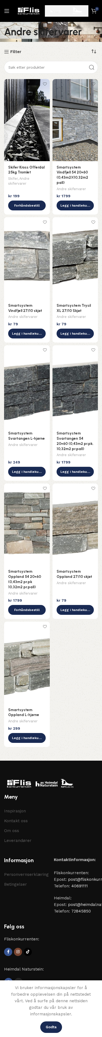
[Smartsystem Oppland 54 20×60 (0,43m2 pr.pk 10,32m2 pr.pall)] (27, 524)
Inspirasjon (15, 811)
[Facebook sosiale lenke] (8, 952)
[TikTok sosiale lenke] (28, 952)
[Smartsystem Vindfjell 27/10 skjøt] (27, 258)
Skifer (13, 178)
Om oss (11, 830)
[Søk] (91, 67)
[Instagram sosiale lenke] (18, 952)
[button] (27, 205)
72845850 (81, 911)
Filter (15, 51)
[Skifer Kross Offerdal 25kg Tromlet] (27, 120)
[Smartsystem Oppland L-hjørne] (27, 663)
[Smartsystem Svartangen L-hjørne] (27, 386)
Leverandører (18, 840)
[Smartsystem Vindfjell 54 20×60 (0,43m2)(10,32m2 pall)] (75, 120)
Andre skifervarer (71, 189)
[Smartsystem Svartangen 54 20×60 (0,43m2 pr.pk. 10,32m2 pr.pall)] (75, 386)
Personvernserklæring (26, 874)
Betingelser (15, 884)
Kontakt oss (16, 820)
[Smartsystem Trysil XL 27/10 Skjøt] (75, 258)
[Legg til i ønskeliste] (45, 84)
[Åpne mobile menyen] (6, 10)
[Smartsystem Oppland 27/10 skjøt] (75, 524)
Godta (51, 1027)
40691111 (79, 886)
